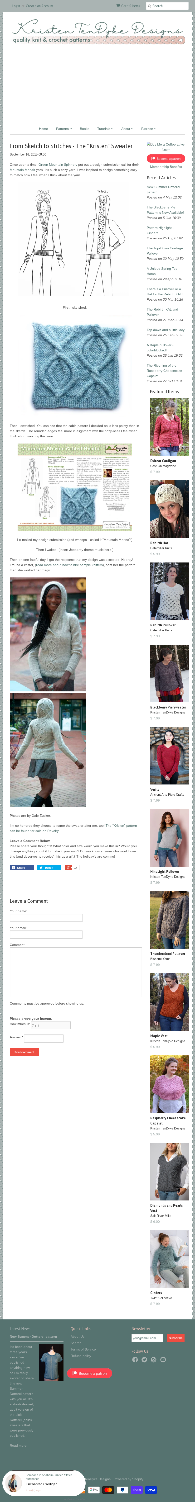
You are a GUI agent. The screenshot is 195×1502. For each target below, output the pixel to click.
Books (84, 129)
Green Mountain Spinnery (58, 164)
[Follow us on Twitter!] (145, 1361)
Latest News (20, 1329)
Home (43, 129)
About (126, 129)
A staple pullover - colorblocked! (160, 347)
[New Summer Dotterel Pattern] (51, 1379)
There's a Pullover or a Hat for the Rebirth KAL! (165, 291)
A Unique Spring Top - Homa (163, 271)
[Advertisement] (97, 87)
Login (16, 6)
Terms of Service (83, 1349)
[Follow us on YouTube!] (163, 1361)
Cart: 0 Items (130, 6)
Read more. (19, 1445)
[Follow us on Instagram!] (154, 1361)
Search (76, 1343)
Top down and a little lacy (166, 330)
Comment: (17, 945)
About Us (77, 1336)
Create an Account (40, 6)
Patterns (63, 129)
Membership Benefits (166, 167)
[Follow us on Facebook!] (135, 1361)
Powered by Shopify (128, 1479)
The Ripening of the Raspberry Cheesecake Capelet (164, 371)
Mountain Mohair (22, 170)
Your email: (18, 928)
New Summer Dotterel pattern (163, 189)
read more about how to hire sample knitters (69, 565)
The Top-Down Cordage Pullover (165, 250)
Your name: (18, 911)
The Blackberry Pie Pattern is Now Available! (165, 209)
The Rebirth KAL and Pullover (162, 311)
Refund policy (81, 1356)
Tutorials (104, 129)
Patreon (147, 129)
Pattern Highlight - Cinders (160, 230)
